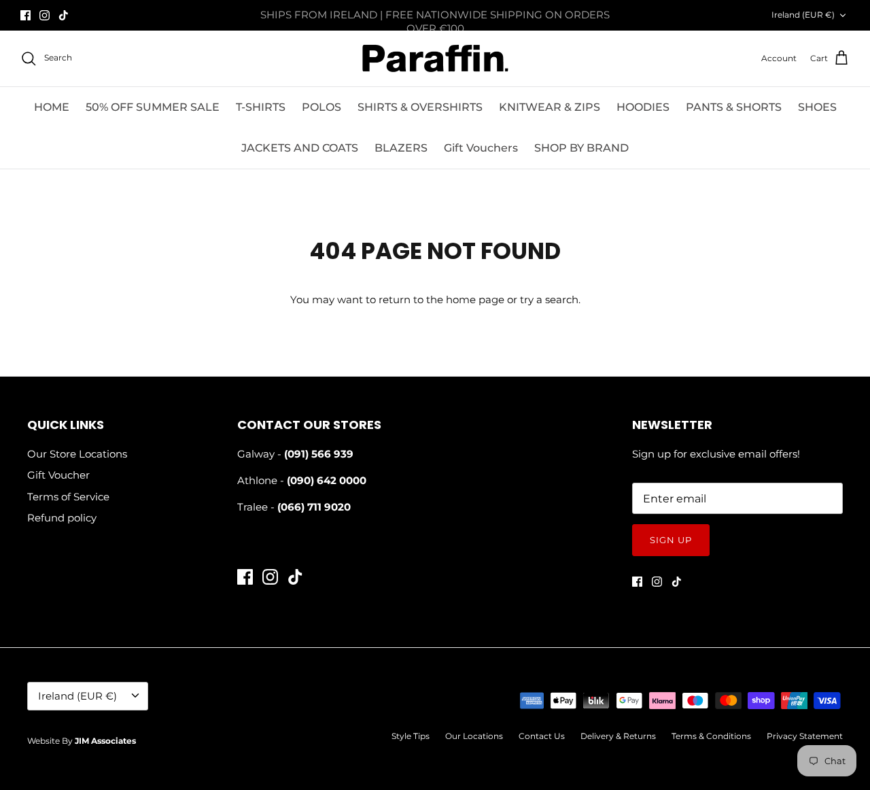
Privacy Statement (805, 736)
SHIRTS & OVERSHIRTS (420, 107)
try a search (549, 299)
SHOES (817, 107)
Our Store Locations (77, 453)
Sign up (671, 539)
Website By (81, 741)
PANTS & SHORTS (734, 107)
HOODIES (642, 107)
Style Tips (411, 736)
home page (475, 299)
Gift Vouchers (481, 147)
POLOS (321, 107)
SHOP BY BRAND (581, 147)
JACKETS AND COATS (299, 147)
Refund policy (62, 517)
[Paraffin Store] (435, 58)
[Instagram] (44, 15)
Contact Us (542, 736)
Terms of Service (68, 496)
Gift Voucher (58, 474)
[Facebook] (25, 15)
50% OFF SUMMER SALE (153, 107)
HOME (51, 107)
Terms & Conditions (711, 736)
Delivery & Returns (618, 736)
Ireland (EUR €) (803, 15)
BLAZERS (401, 147)
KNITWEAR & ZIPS (549, 107)
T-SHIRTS (260, 107)
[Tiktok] (63, 15)
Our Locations (474, 736)
